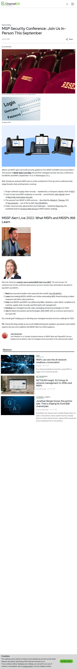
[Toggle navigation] (73, 4)
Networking (6, 25)
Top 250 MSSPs (41, 203)
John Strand (59, 194)
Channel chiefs (43, 397)
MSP (38, 356)
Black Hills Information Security (20, 197)
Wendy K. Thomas (57, 200)
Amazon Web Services (29, 209)
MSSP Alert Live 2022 (22, 173)
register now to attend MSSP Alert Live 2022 (34, 282)
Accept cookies (66, 661)
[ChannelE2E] (10, 4)
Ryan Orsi (60, 206)
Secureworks (13, 203)
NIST (72, 191)
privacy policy (28, 666)
